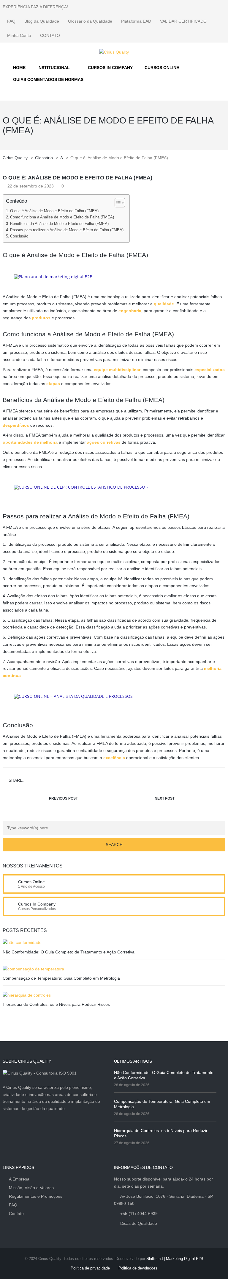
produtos (41, 317)
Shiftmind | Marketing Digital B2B (174, 1258)
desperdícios (16, 425)
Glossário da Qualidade (90, 21)
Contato (16, 1213)
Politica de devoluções (137, 1268)
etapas (53, 383)
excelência (114, 757)
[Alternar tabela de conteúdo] (117, 203)
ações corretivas (104, 442)
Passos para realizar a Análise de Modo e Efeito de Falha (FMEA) (67, 230)
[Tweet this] (38, 781)
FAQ (11, 21)
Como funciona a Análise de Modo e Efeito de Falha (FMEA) (62, 217)
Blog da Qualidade (41, 21)
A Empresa (19, 1179)
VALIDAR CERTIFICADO (183, 21)
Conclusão (19, 236)
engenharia (129, 310)
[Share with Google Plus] (47, 781)
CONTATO (50, 35)
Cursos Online (31, 881)
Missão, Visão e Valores (31, 1187)
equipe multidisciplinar (117, 369)
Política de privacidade (90, 1268)
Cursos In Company (37, 904)
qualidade (164, 303)
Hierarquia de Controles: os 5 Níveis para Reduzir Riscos (56, 1004)
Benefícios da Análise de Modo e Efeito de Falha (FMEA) (59, 224)
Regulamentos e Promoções (35, 1196)
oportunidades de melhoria (30, 442)
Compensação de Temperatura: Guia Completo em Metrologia (61, 978)
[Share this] (29, 781)
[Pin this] (55, 781)
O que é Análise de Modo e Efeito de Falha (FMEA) (54, 211)
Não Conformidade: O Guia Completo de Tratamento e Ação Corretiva (68, 952)
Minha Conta (19, 35)
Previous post (63, 798)
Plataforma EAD (136, 21)
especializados (209, 369)
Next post (165, 798)
